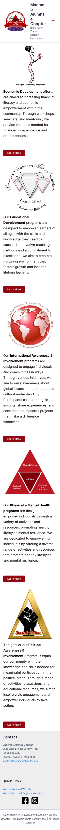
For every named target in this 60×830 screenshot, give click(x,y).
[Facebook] (25, 800)
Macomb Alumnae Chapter (38, 14)
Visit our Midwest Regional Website (22, 793)
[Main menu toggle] (53, 21)
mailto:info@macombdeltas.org (20, 761)
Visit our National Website (16, 789)
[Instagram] (34, 800)
